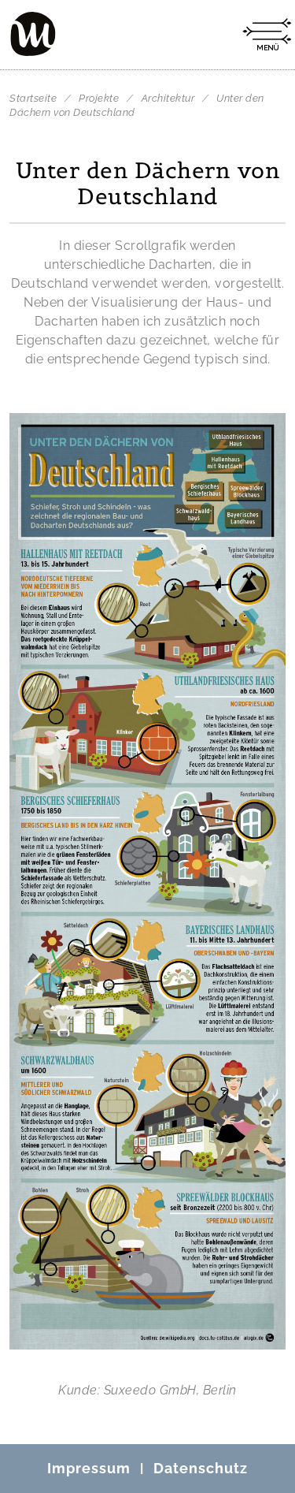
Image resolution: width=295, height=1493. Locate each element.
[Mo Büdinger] (33, 34)
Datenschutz (200, 1468)
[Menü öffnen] (267, 35)
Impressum (89, 1468)
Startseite (33, 98)
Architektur (169, 98)
